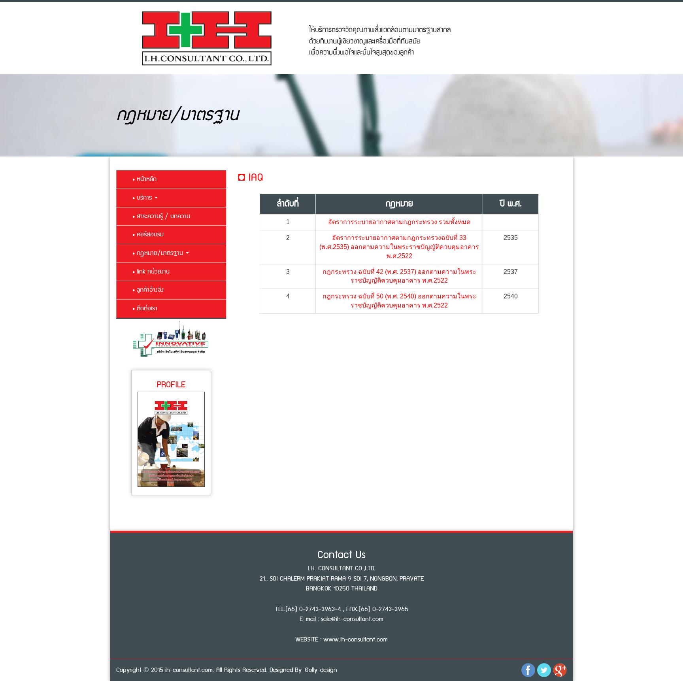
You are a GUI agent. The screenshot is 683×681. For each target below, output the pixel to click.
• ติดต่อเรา (144, 308)
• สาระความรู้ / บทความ (161, 216)
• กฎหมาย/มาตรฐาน (158, 253)
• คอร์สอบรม (148, 234)
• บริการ (143, 197)
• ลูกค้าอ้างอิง (148, 290)
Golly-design (321, 670)
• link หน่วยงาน (151, 271)
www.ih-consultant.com (355, 639)
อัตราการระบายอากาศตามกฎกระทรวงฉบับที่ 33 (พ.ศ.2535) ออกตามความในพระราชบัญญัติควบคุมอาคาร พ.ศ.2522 (399, 246)
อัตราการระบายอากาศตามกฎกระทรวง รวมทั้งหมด (399, 222)
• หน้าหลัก (144, 179)
